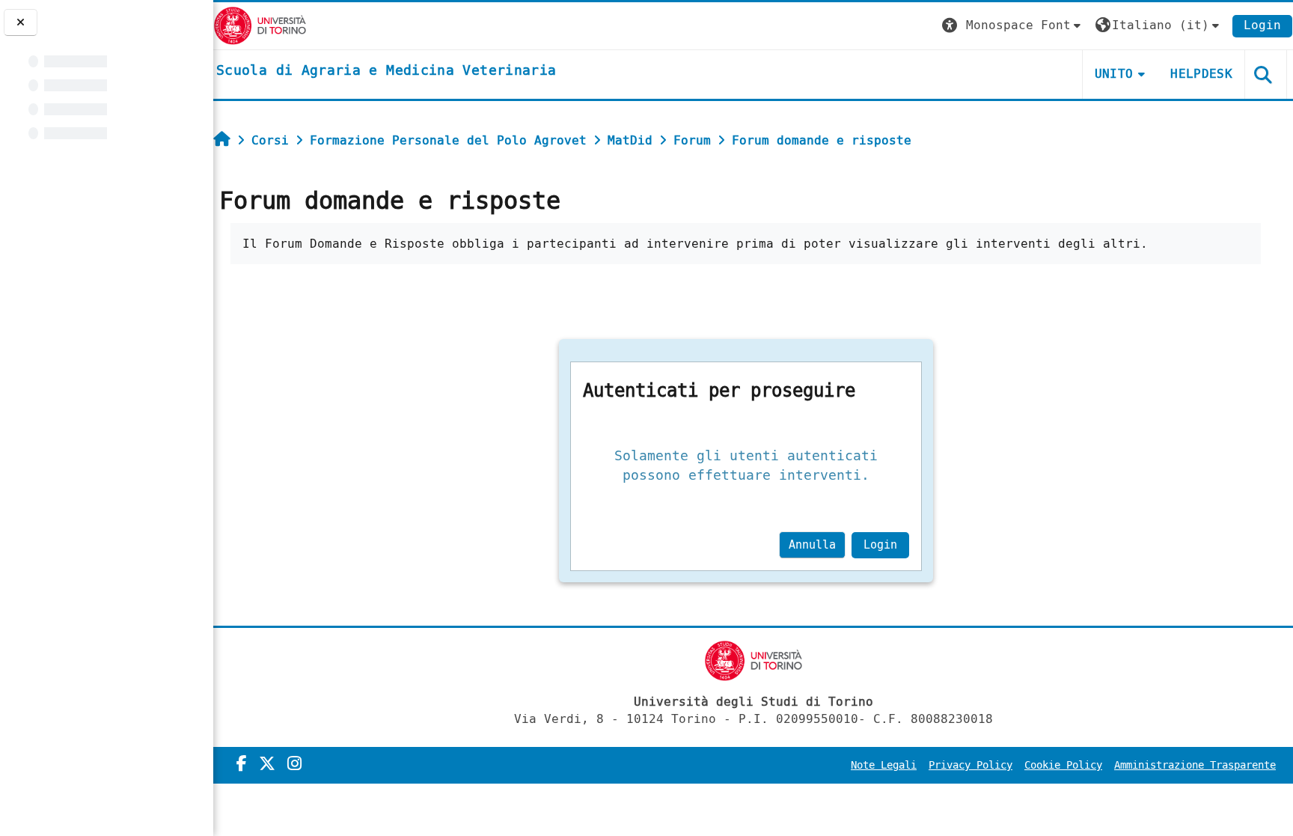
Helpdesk (1201, 73)
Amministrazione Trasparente (1195, 765)
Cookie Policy (1063, 765)
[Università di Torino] (260, 25)
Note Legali (884, 765)
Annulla (812, 545)
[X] (267, 764)
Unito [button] (1114, 73)
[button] (1013, 25)
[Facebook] (241, 764)
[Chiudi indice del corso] (20, 23)
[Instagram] (294, 764)
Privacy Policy (970, 765)
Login (1262, 25)
